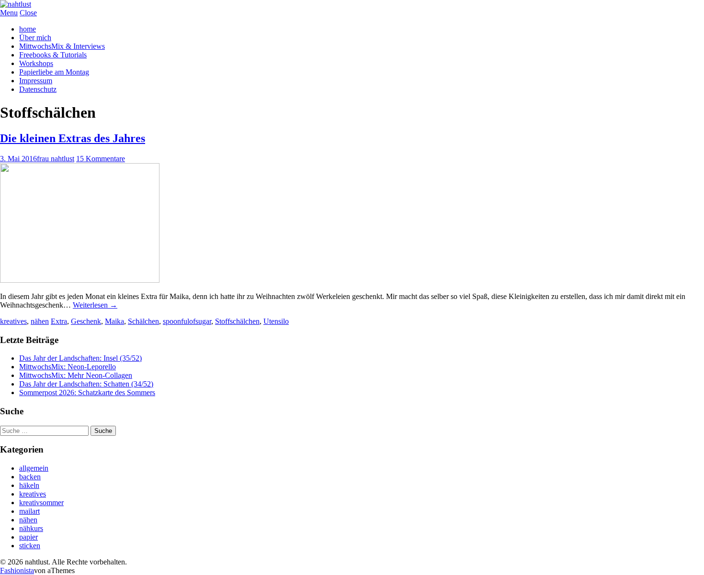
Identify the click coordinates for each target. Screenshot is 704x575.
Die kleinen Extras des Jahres (72, 138)
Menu (9, 13)
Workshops (36, 63)
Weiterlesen (95, 305)
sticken (29, 546)
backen (30, 477)
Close (28, 13)
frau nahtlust (55, 159)
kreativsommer (41, 502)
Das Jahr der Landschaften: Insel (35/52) (80, 358)
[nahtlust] (15, 4)
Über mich (35, 37)
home (27, 29)
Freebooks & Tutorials (53, 55)
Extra (59, 321)
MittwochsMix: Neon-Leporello (67, 367)
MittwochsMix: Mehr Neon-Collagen (75, 375)
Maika (114, 321)
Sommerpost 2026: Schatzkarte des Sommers (87, 392)
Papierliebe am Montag (54, 72)
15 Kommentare (100, 159)
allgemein (33, 468)
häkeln (29, 485)
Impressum (35, 81)
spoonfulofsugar (187, 321)
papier (28, 537)
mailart (29, 511)
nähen (40, 321)
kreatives (13, 321)
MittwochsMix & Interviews (62, 46)
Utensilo (276, 321)
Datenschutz (38, 89)
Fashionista (17, 570)
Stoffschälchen (237, 321)
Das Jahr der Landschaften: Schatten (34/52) (86, 384)
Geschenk (86, 321)
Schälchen (143, 321)
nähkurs (31, 528)
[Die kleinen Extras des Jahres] (79, 280)
